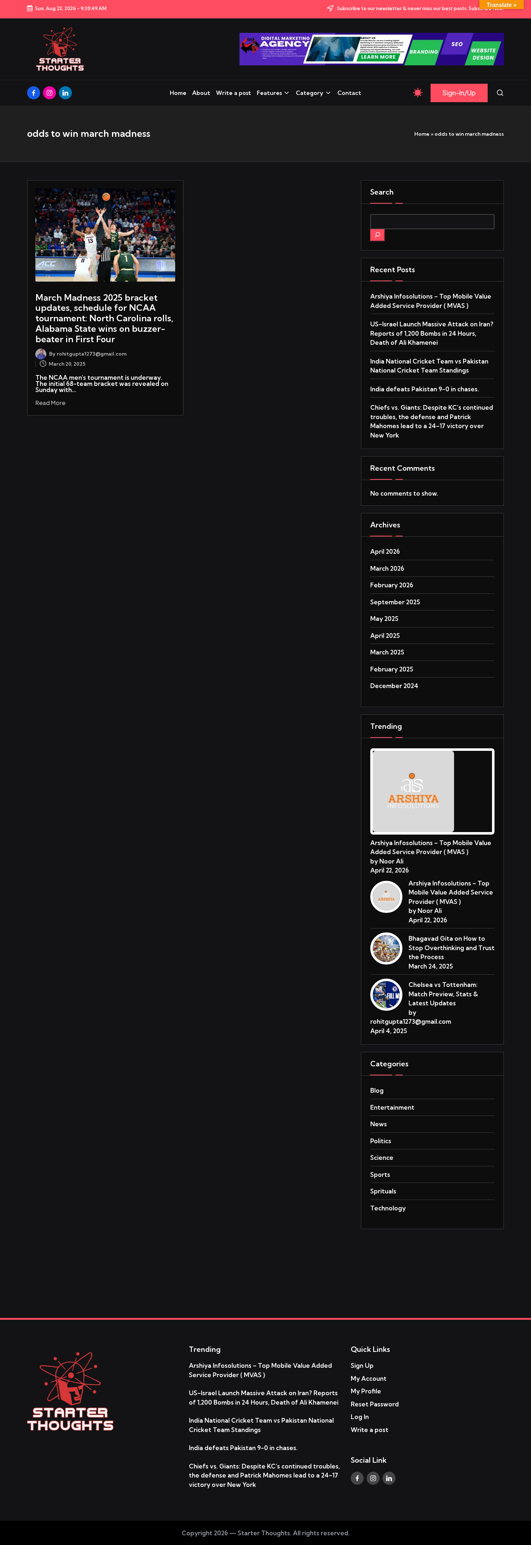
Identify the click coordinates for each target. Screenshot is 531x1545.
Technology (388, 1208)
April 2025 (385, 635)
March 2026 (387, 568)
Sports (380, 1174)
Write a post (369, 1429)
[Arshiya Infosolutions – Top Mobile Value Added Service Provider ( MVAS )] (413, 790)
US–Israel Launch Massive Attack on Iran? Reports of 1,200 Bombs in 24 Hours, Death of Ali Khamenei (431, 333)
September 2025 (395, 602)
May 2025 (384, 618)
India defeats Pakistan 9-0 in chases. (424, 389)
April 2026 (385, 551)
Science (381, 1157)
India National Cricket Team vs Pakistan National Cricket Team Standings (429, 365)
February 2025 (391, 669)
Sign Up (362, 1365)
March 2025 (387, 652)
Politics (380, 1141)
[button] (459, 93)
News (378, 1124)
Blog (377, 1090)
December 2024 (394, 685)
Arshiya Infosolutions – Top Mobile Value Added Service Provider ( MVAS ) (430, 300)
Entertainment (392, 1107)
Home (421, 133)
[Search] (377, 235)
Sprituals (383, 1191)
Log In (360, 1416)
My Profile (366, 1391)
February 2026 (391, 585)
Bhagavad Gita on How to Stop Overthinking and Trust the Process (452, 948)
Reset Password (375, 1404)
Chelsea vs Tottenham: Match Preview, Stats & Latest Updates (443, 994)
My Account (369, 1378)
